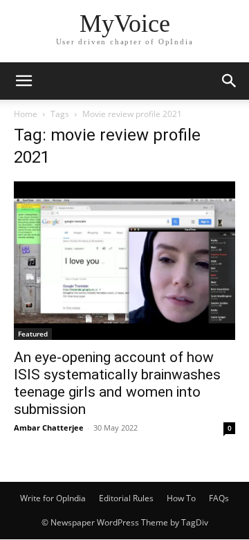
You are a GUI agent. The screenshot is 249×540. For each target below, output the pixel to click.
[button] (23, 81)
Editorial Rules (126, 498)
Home (25, 114)
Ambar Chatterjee (49, 427)
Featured (33, 334)
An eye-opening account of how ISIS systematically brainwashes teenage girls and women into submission (117, 383)
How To (181, 498)
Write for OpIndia (53, 498)
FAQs (219, 498)
